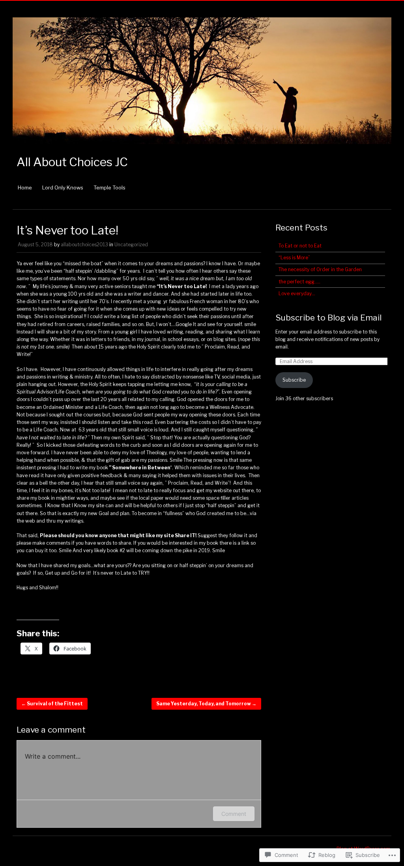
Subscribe (294, 380)
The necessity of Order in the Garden (320, 269)
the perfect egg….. (299, 282)
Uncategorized (131, 244)
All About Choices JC (72, 162)
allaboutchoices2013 (84, 244)
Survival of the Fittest (52, 704)
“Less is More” (294, 258)
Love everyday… (297, 293)
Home (25, 187)
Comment (233, 813)
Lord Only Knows (62, 187)
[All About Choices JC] (202, 148)
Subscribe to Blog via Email (328, 317)
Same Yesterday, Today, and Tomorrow (206, 704)
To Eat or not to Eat (300, 246)
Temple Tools (109, 187)
